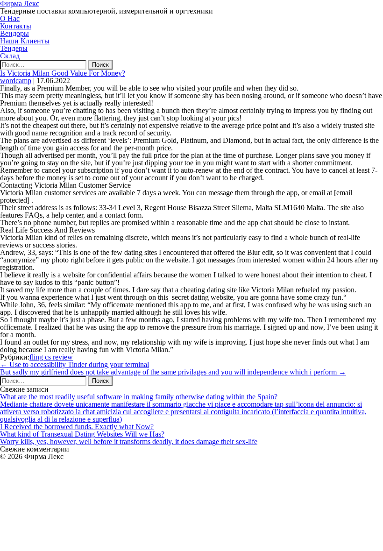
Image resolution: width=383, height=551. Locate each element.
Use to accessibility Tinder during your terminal (74, 364)
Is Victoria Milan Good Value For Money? (62, 73)
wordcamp (15, 81)
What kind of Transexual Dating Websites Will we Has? (82, 434)
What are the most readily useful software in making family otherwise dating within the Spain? (138, 397)
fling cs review (51, 357)
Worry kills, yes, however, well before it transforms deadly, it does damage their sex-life (128, 441)
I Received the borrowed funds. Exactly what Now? (77, 427)
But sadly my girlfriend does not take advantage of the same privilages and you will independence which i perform (173, 372)
